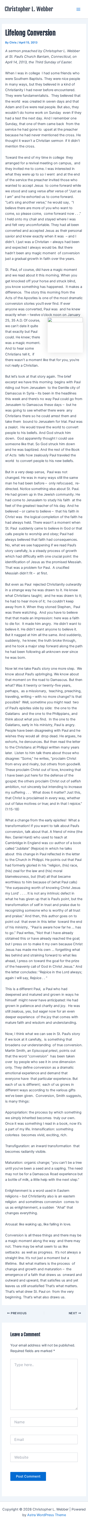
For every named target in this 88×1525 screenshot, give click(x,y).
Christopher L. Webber (29, 9)
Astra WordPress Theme (46, 1515)
